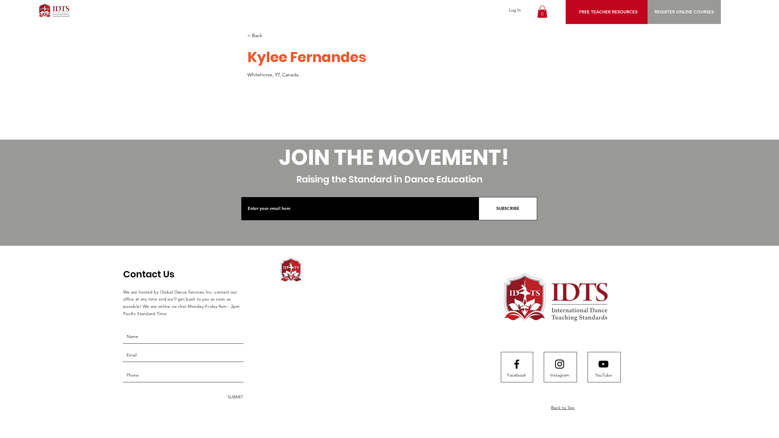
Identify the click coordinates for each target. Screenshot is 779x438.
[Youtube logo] (603, 364)
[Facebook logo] (517, 364)
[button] (542, 11)
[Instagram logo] (560, 364)
